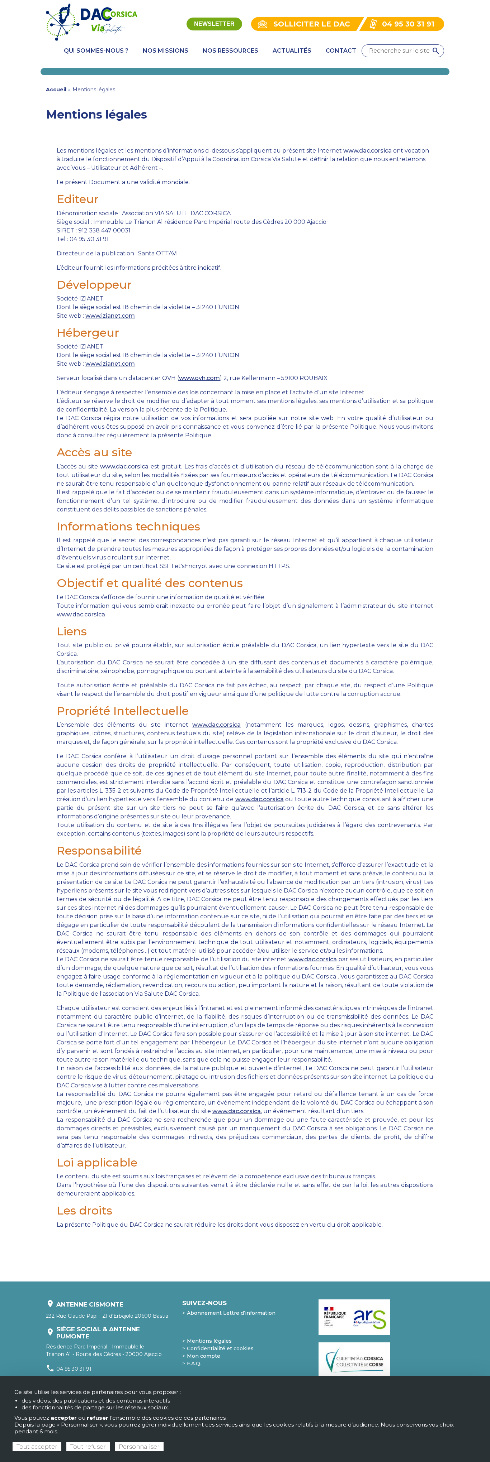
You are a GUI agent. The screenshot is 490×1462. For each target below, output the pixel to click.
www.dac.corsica (367, 150)
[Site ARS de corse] (354, 1317)
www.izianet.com (110, 315)
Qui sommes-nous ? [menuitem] (96, 50)
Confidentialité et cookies (220, 1348)
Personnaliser (139, 1446)
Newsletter (214, 24)
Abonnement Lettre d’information (231, 1313)
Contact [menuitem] (341, 50)
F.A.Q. (194, 1363)
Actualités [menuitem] (292, 50)
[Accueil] (91, 23)
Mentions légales (209, 1341)
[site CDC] (357, 1360)
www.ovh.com (199, 378)
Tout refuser (88, 1446)
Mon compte (203, 1356)
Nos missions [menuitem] (165, 50)
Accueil (56, 89)
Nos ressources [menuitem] (230, 50)
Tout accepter (37, 1446)
